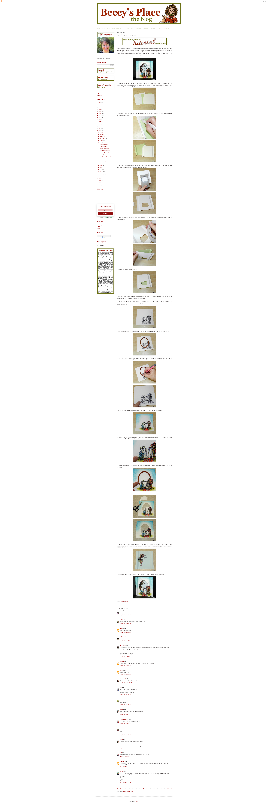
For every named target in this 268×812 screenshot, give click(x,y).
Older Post (169, 788)
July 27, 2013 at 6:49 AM (125, 623)
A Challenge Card (103, 146)
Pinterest (100, 95)
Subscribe (105, 213)
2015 (100, 126)
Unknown (122, 761)
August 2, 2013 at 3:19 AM (126, 748)
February (102, 174)
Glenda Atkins (123, 728)
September (102, 138)
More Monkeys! (103, 161)
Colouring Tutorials (149, 28)
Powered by (102, 217)
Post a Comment (122, 785)
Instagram (100, 93)
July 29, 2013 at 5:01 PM (125, 714)
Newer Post (119, 788)
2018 (100, 119)
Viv (121, 611)
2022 (100, 111)
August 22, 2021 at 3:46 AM (126, 766)
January (102, 176)
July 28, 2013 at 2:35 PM (125, 704)
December (102, 132)
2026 (100, 102)
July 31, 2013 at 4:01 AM (125, 734)
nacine (121, 628)
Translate (107, 238)
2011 (100, 180)
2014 (100, 128)
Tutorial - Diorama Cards (105, 152)
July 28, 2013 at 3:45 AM (125, 694)
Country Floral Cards (104, 148)
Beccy (121, 771)
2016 (100, 124)
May (101, 167)
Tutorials (138, 28)
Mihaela (122, 637)
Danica (121, 699)
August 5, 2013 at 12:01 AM (126, 756)
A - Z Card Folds (128, 28)
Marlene (122, 661)
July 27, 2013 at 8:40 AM (125, 632)
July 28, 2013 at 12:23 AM (126, 682)
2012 (100, 178)
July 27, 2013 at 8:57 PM (125, 665)
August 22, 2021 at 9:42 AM (126, 782)
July (101, 142)
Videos (159, 28)
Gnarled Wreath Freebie (105, 154)
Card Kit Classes (117, 28)
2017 (100, 121)
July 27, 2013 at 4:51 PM (125, 640)
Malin (121, 709)
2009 (100, 185)
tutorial (127, 603)
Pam (121, 687)
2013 (100, 130)
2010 (100, 183)
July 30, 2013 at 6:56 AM (125, 723)
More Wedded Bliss (104, 163)
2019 (100, 117)
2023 (100, 109)
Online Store (106, 28)
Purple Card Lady (124, 719)
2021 (100, 113)
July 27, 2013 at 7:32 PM (125, 656)
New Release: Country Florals (106, 156)
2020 (100, 115)
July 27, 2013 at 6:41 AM (125, 615)
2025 (100, 105)
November (102, 134)
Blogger (136, 801)
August (101, 140)
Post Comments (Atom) (128, 791)
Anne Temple (123, 679)
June (101, 165)
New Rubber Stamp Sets (105, 150)
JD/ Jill (121, 619)
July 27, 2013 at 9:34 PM (125, 674)
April (101, 169)
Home (98, 28)
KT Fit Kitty (123, 645)
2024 (100, 107)
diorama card (123, 603)
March (101, 171)
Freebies (166, 28)
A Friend (102, 158)
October (102, 136)
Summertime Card (104, 144)
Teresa (121, 670)
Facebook (100, 92)
